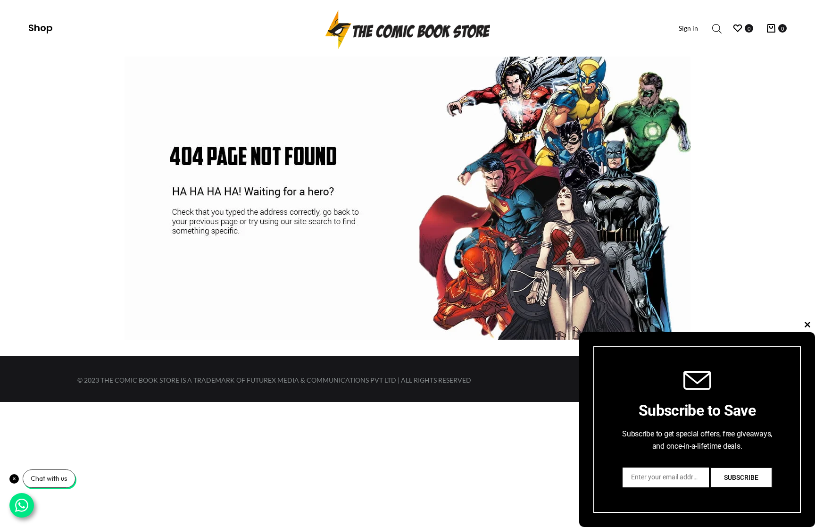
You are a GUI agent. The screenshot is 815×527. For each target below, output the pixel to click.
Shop (40, 27)
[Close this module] (807, 324)
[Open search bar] (717, 28)
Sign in (688, 28)
